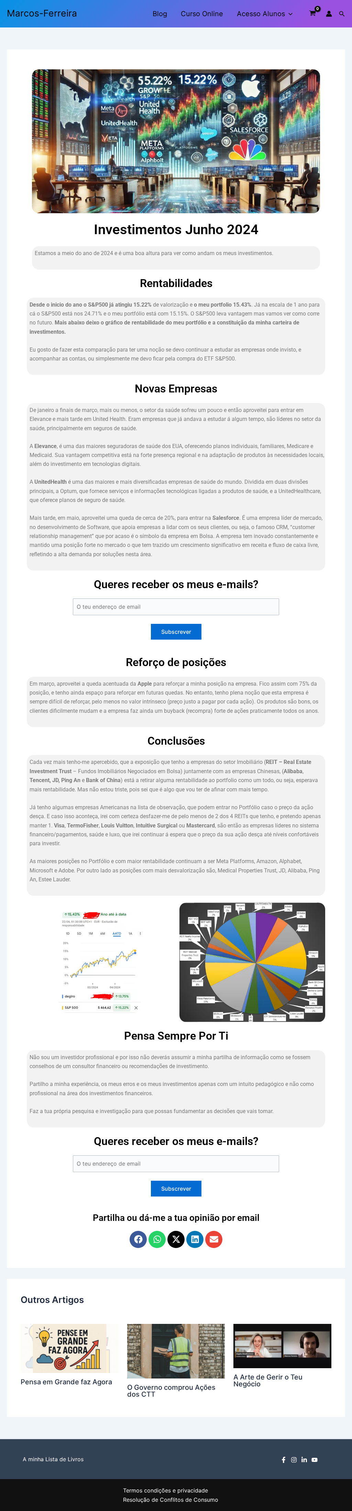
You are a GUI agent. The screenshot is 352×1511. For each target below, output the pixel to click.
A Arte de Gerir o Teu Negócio (267, 1380)
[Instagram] (294, 1460)
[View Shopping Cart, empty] (312, 14)
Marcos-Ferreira (42, 13)
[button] (289, 13)
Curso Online (202, 14)
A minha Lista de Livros (53, 1459)
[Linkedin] (304, 1460)
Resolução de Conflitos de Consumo (170, 1499)
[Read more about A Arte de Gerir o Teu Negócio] (282, 1345)
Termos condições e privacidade (165, 1490)
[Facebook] (283, 1460)
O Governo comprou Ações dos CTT (171, 1390)
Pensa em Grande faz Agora (66, 1382)
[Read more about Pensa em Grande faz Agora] (70, 1347)
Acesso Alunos (261, 14)
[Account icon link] (329, 14)
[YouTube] (314, 1460)
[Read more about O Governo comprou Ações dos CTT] (176, 1350)
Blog (160, 14)
